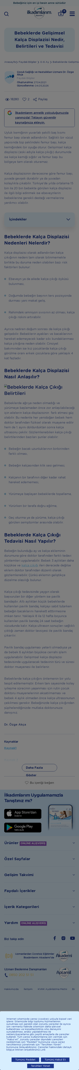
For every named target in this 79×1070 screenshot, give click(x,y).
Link (43, 1050)
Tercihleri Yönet (40, 1066)
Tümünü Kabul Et (55, 1059)
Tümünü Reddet (25, 1059)
